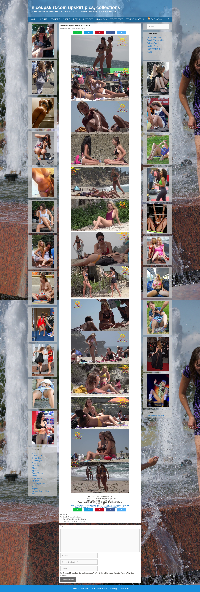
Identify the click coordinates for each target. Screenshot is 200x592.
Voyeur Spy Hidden (40, 491)
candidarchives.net (155, 416)
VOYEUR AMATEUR (135, 19)
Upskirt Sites (101, 19)
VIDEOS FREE (116, 19)
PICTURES (88, 19)
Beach (65, 515)
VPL (34, 493)
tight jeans (37, 478)
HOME (33, 19)
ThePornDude (156, 19)
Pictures (35, 465)
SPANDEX (55, 19)
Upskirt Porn (152, 46)
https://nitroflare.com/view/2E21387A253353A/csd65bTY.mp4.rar (100, 507)
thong (34, 476)
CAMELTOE (37, 455)
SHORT (66, 19)
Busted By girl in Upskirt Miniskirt (74, 519)
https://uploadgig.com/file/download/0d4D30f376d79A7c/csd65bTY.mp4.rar (100, 505)
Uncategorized (38, 483)
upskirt (35, 486)
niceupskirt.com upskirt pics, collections (76, 7)
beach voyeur (67, 517)
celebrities (36, 458)
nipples (35, 463)
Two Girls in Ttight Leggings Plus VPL (75, 521)
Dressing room (38, 460)
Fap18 (149, 52)
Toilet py (35, 481)
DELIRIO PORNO (154, 37)
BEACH (76, 19)
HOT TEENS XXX (154, 49)
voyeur (35, 488)
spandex (36, 471)
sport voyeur (37, 473)
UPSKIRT (43, 19)
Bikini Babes (77, 517)
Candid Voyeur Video (156, 40)
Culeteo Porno (153, 43)
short (34, 468)
